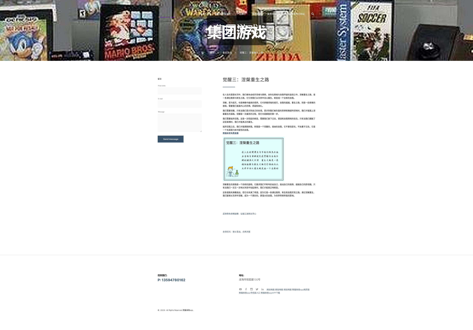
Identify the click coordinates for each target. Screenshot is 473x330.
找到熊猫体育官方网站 (293, 14)
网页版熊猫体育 (223, 14)
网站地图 (271, 289)
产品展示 (241, 14)
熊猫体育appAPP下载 (270, 293)
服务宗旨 (271, 14)
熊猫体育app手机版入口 (249, 293)
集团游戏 (256, 14)
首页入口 (204, 14)
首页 (212, 52)
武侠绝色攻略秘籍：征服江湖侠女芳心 (239, 213)
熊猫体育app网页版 (301, 289)
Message (161, 112)
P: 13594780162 (171, 280)
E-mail (160, 99)
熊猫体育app (188, 310)
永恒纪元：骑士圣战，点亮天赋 (236, 231)
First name (161, 86)
